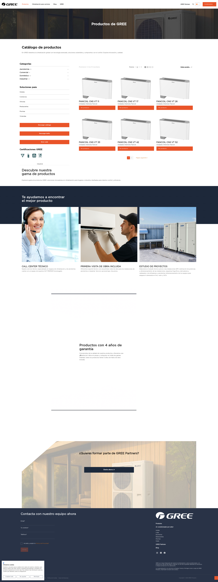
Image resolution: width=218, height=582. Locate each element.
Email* (23, 521)
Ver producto (85, 107)
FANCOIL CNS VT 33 (89, 142)
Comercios (23, 97)
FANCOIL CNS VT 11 (89, 101)
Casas (157, 541)
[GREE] (10, 4)
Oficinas (22, 101)
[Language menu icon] (197, 4)
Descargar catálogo (44, 125)
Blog (157, 547)
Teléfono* (24, 534)
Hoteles (22, 92)
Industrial (40, 164)
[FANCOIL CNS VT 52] (174, 130)
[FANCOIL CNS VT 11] (97, 89)
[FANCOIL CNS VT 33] (97, 130)
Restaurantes (24, 106)
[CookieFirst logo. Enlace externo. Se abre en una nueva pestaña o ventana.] (3, 563)
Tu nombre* (25, 527)
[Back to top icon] (216, 578)
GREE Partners (161, 544)
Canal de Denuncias (63, 578)
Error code (44, 142)
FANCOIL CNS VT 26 (167, 101)
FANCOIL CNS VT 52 (167, 142)
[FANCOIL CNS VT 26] (174, 89)
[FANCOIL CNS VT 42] (136, 130)
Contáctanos (208, 4)
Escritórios (159, 534)
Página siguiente (141, 157)
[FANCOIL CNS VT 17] (136, 89)
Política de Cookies (52, 578)
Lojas (157, 532)
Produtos (159, 523)
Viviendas (23, 116)
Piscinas (22, 111)
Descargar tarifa (44, 133)
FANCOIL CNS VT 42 (128, 142)
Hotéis (158, 530)
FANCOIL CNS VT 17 (128, 101)
